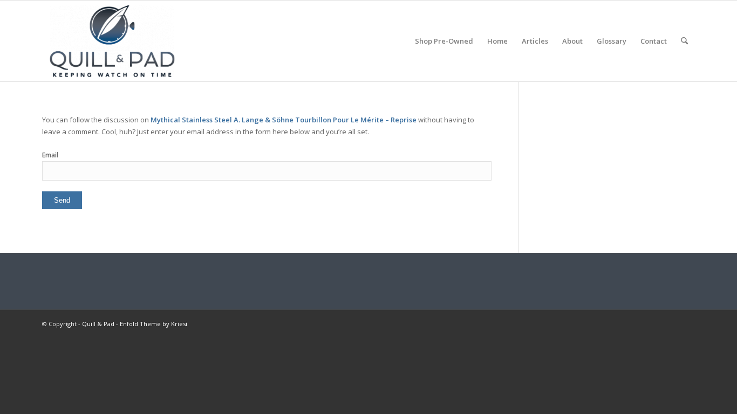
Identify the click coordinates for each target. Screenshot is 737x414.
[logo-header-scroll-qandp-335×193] (112, 41)
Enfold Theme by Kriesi (153, 324)
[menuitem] (444, 41)
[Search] (684, 41)
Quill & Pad (98, 324)
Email (50, 155)
